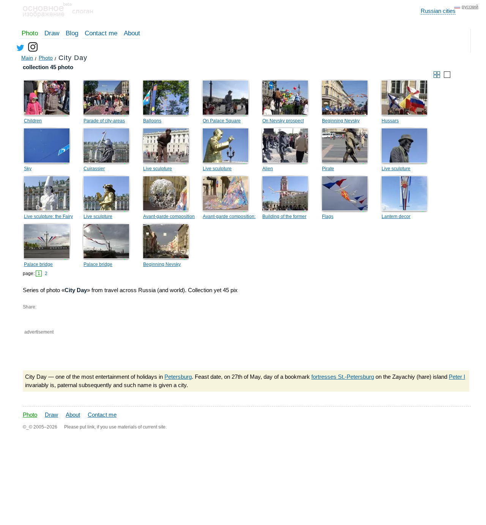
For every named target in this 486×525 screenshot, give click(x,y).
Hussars (390, 120)
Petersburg (178, 376)
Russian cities (438, 11)
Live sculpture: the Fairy (48, 216)
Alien (267, 168)
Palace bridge (38, 264)
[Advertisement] (111, 350)
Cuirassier (94, 168)
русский (470, 6)
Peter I (457, 376)
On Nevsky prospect (283, 120)
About (132, 33)
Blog (72, 33)
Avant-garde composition (169, 216)
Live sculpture (157, 168)
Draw (51, 33)
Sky (28, 168)
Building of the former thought (284, 217)
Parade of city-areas (104, 120)
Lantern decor (396, 216)
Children (33, 120)
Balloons (152, 120)
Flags (327, 216)
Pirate (328, 168)
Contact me (101, 33)
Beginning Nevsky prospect (341, 122)
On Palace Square (222, 120)
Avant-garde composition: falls (229, 217)
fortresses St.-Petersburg (342, 376)
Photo (30, 33)
